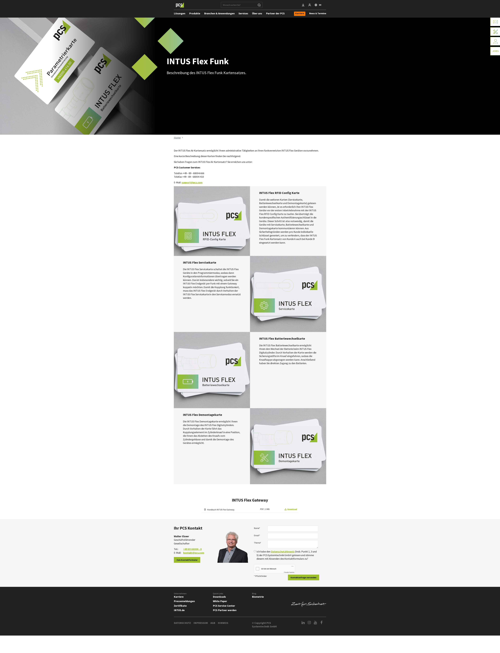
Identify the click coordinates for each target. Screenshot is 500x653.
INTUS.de (179, 610)
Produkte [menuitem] (194, 13)
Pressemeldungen (184, 601)
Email (257, 535)
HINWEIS (223, 622)
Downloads (219, 596)
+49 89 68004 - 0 (192, 549)
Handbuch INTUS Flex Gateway (220, 509)
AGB (212, 622)
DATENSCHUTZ (182, 622)
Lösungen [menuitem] (179, 13)
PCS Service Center (224, 605)
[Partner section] (309, 5)
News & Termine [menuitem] (317, 13)
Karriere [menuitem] (299, 13)
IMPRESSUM (200, 622)
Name (257, 528)
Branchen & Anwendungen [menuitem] (219, 13)
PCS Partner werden (224, 610)
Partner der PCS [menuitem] (275, 13)
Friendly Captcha (289, 572)
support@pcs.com (192, 182)
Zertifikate (180, 605)
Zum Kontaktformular (187, 560)
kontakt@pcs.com (193, 552)
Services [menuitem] (243, 13)
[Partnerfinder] (495, 41)
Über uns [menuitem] (257, 13)
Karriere (179, 596)
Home (177, 137)
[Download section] (303, 5)
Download (292, 509)
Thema (257, 542)
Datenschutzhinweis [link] (282, 551)
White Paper (220, 601)
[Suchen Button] (259, 5)
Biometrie (258, 596)
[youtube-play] (315, 622)
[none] (299, 14)
